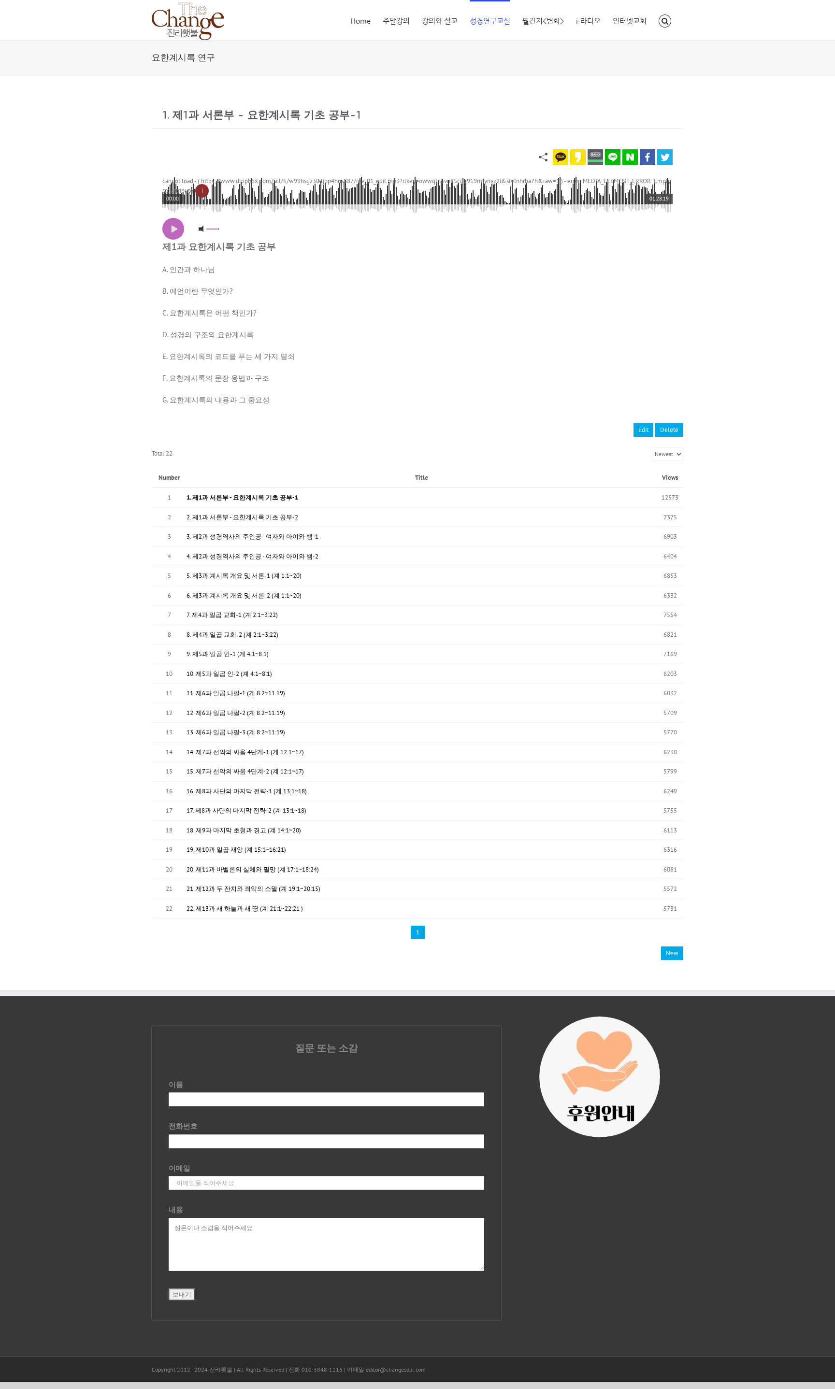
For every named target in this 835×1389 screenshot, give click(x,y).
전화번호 (183, 1126)
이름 (176, 1084)
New (672, 953)
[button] (665, 20)
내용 (176, 1209)
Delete (669, 430)
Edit (643, 430)
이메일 (179, 1168)
